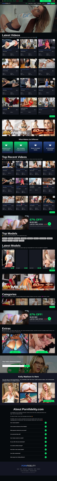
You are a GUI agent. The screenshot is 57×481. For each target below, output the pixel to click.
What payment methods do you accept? (18, 430)
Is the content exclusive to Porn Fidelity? (18, 426)
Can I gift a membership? (15, 453)
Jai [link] (21, 70)
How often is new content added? (17, 449)
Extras (43, 3)
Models (35, 3)
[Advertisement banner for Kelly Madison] (28, 127)
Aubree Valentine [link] (19, 205)
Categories (39, 3)
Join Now (52, 3)
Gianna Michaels (43, 238)
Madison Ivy (36, 238)
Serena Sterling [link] (5, 70)
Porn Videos (30, 3)
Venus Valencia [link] (45, 205)
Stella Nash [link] (5, 90)
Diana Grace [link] (41, 90)
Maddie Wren (49, 238)
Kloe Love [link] (40, 109)
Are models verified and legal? (16, 445)
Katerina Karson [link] (46, 187)
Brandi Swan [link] (5, 109)
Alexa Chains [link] (32, 170)
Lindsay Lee (10, 240)
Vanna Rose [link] (5, 51)
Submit (26, 365)
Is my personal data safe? (15, 434)
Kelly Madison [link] (23, 109)
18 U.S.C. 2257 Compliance (25, 470)
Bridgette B (16, 240)
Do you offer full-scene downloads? (17, 441)
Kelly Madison (23, 238)
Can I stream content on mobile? (17, 438)
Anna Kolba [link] (41, 70)
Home (26, 3)
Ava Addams (11, 238)
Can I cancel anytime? (14, 422)
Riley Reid (4, 240)
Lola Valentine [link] (32, 205)
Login (49, 3)
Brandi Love (5, 238)
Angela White (30, 238)
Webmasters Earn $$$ (33, 470)
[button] (55, 260)
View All (52, 116)
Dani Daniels (21, 240)
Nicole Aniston (17, 238)
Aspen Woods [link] (23, 51)
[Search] (46, 3)
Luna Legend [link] (41, 51)
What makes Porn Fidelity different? (17, 457)
